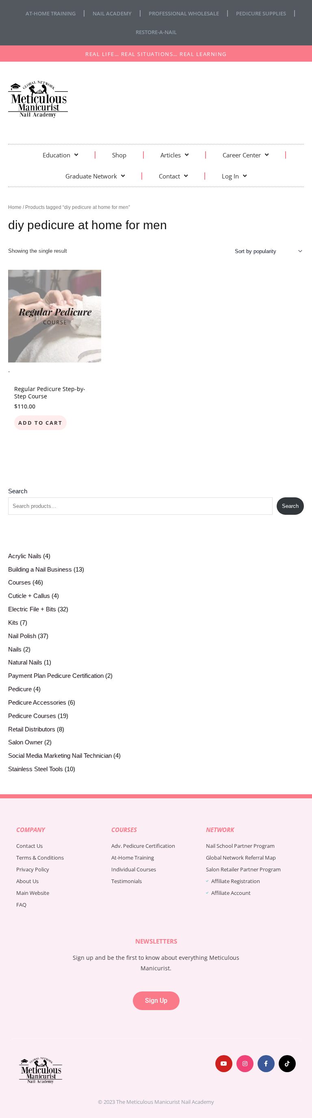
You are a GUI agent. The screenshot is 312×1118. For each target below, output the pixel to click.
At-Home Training (51, 13)
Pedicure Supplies (261, 13)
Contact (169, 176)
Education (56, 155)
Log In (230, 176)
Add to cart (40, 422)
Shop (119, 155)
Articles (170, 155)
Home (15, 207)
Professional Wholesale (184, 13)
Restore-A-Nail (156, 32)
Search (17, 491)
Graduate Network (91, 176)
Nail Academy (112, 13)
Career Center (242, 155)
